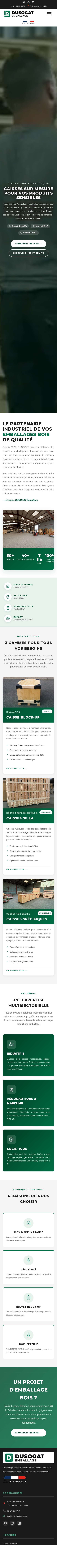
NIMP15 (26, 233)
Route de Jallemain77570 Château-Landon (17, 1504)
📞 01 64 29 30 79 (18, 6)
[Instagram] (28, 2)
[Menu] (49, 14)
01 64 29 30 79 (13, 1511)
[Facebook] (24, 2)
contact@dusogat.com (17, 1516)
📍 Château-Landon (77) (36, 6)
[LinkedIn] (32, 2)
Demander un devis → (28, 244)
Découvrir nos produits (28, 253)
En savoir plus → (16, 769)
